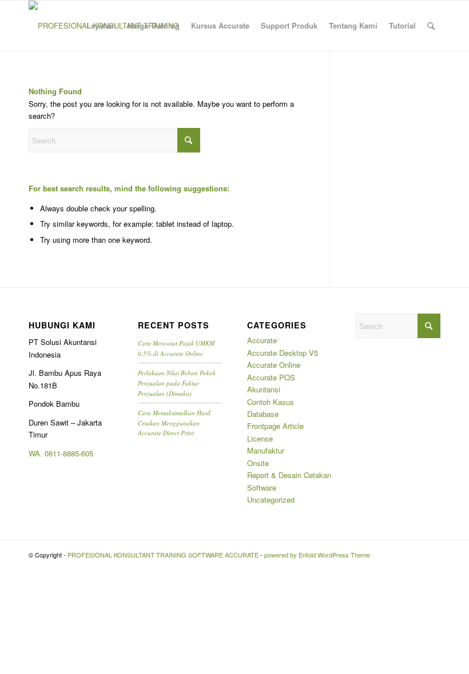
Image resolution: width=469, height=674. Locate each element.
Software (261, 487)
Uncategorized (271, 499)
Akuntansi (263, 389)
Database (263, 413)
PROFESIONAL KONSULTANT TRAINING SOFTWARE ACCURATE (163, 554)
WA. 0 (39, 453)
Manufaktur (265, 450)
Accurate (262, 340)
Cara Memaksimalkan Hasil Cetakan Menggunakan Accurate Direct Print (174, 422)
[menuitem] (101, 26)
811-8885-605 (71, 453)
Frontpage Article (275, 425)
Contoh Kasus (270, 401)
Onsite (258, 463)
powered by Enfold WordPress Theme (317, 554)
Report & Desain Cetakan (289, 475)
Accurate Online (273, 364)
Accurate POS (271, 377)
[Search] (431, 26)
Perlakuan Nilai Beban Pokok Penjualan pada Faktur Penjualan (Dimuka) (177, 382)
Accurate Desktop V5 (282, 352)
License (260, 438)
